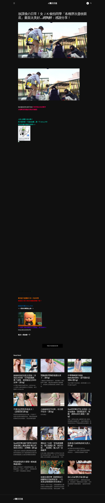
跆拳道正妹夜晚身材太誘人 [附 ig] (79, 444)
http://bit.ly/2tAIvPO (24, 330)
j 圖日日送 (52, 3)
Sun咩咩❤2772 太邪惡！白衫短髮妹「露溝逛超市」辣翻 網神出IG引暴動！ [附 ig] (79, 412)
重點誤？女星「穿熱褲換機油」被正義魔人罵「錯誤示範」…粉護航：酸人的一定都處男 (52, 446)
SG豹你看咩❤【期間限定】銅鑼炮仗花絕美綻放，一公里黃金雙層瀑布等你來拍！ (52, 479)
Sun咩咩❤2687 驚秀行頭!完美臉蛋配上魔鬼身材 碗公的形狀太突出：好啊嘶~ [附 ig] (25, 445)
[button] (14, 3)
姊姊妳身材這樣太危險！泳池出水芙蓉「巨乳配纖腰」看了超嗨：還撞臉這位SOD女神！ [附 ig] (24, 379)
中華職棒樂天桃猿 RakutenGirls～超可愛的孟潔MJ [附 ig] (79, 377)
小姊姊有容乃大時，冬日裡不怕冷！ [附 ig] (52, 410)
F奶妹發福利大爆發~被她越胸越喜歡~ (24, 462)
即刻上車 (28, 308)
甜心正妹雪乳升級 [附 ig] (78, 477)
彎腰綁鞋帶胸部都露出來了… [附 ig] (51, 376)
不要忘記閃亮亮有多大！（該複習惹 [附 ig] (23, 410)
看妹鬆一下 (26, 335)
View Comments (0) (52, 345)
